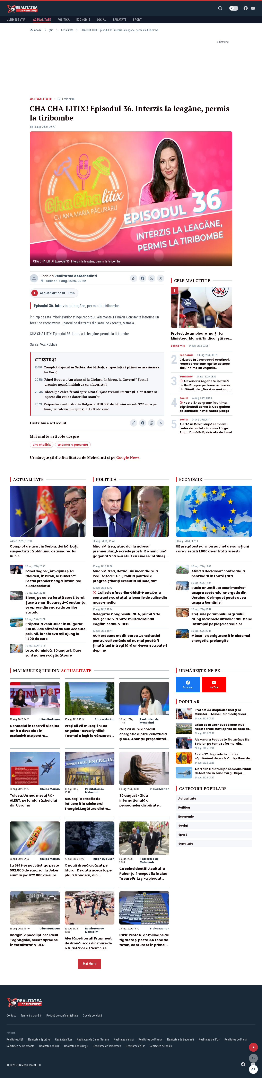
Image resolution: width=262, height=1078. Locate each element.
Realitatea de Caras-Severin (93, 1039)
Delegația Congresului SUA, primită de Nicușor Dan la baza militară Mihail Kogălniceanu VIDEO (126, 619)
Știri (51, 30)
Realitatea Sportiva (39, 1039)
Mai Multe (89, 964)
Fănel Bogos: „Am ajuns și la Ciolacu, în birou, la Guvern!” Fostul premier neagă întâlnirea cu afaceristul (96, 382)
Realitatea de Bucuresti (180, 1039)
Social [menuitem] (101, 19)
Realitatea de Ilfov (209, 1039)
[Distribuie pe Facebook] (142, 278)
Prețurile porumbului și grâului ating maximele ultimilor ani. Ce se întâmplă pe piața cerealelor (221, 619)
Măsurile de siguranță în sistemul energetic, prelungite (220, 638)
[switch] (233, 8)
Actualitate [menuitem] (42, 19)
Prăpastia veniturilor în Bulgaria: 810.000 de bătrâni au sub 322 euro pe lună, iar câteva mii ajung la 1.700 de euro (100, 406)
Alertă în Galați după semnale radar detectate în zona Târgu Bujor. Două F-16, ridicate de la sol (206, 428)
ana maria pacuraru (73, 445)
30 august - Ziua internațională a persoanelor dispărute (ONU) (139, 803)
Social (184, 398)
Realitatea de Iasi (124, 1039)
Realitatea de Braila (236, 1039)
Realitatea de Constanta (20, 1046)
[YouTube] (253, 8)
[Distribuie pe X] (160, 278)
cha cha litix (42, 445)
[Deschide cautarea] (220, 8)
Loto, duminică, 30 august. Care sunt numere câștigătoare (53, 653)
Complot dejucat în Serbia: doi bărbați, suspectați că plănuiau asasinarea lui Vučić (101, 369)
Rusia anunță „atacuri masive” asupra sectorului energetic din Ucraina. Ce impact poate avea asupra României (218, 595)
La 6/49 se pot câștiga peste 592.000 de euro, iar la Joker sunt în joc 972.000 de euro (34, 870)
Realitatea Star (63, 1039)
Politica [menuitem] (64, 19)
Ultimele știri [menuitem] (16, 19)
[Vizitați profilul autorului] (34, 278)
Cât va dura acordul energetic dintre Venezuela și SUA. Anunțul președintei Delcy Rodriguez (143, 736)
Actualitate (67, 30)
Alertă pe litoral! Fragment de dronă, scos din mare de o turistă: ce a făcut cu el (88, 943)
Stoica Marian (104, 719)
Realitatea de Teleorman (107, 1046)
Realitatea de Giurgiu (76, 1046)
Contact (11, 1015)
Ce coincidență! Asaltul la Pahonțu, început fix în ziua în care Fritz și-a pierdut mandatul (143, 876)
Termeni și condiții (31, 1015)
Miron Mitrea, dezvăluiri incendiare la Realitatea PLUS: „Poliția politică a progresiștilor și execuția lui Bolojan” (125, 576)
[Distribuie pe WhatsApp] (151, 278)
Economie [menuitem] (83, 19)
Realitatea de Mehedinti (75, 276)
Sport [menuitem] (137, 19)
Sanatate (186, 376)
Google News (128, 457)
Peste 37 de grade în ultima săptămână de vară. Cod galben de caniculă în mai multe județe (205, 407)
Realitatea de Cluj (49, 1046)
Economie (178, 346)
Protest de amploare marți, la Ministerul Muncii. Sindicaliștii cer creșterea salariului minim (200, 338)
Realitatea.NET (15, 1039)
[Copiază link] (133, 278)
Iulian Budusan (49, 719)
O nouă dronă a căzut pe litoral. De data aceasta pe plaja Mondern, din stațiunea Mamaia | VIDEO (88, 873)
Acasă (38, 30)
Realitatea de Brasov (150, 1039)
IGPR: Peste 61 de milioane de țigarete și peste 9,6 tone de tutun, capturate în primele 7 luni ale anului (144, 942)
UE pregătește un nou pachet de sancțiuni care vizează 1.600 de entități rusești (212, 549)
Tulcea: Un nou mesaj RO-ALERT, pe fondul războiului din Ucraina (33, 800)
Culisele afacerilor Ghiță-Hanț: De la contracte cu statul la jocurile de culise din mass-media (130, 597)
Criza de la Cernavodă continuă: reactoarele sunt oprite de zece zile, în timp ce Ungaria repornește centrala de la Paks (205, 366)
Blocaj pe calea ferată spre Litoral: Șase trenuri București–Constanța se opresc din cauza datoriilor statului (101, 394)
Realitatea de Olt (135, 1046)
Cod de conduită (92, 1015)
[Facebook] (245, 8)
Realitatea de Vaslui (161, 1046)
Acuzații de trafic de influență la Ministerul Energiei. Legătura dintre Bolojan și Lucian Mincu (86, 806)
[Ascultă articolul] (253, 1047)
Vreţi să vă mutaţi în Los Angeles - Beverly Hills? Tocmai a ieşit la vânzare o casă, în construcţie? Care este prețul (88, 736)
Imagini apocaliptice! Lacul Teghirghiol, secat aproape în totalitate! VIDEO (34, 940)
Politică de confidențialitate (62, 1015)
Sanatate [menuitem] (119, 19)
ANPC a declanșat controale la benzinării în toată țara (218, 573)
